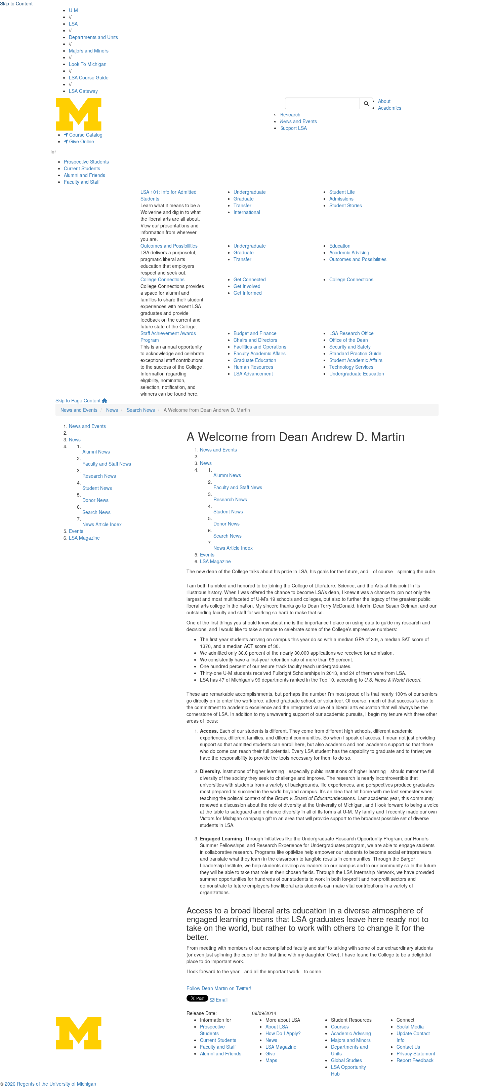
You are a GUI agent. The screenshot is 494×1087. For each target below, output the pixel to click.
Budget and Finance (255, 333)
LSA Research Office (351, 333)
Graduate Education (255, 360)
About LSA (276, 1026)
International (247, 212)
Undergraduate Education (356, 373)
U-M (73, 10)
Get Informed (248, 292)
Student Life (342, 191)
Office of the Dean (348, 339)
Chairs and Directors (255, 339)
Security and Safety (350, 346)
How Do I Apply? (283, 1033)
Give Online (81, 141)
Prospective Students (86, 161)
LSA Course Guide (89, 77)
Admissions (341, 198)
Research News (99, 475)
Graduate (244, 198)
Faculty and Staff (81, 181)
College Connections (162, 279)
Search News (141, 409)
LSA (73, 23)
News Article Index (102, 524)
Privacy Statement (416, 1053)
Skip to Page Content (77, 400)
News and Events (298, 121)
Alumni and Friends (84, 175)
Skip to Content (16, 3)
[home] (104, 400)
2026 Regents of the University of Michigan (50, 1083)
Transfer (242, 205)
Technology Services (351, 366)
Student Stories (345, 205)
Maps (271, 1060)
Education (340, 245)
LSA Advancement (253, 373)
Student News (97, 487)
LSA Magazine (84, 537)
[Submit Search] (366, 103)
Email (221, 999)
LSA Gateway (83, 90)
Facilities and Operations (260, 346)
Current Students (82, 168)
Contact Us (408, 1046)
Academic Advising (349, 252)
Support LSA (293, 127)
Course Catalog (85, 134)
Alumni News (96, 451)
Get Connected (250, 279)
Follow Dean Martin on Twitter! (219, 988)
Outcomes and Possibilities (169, 245)
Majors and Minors (89, 50)
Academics (389, 107)
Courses (340, 1026)
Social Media (410, 1026)
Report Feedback (415, 1060)
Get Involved (247, 286)
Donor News (95, 500)
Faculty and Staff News (106, 463)
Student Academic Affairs (355, 360)
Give (270, 1053)
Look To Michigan (88, 64)
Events (76, 531)
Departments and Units (93, 37)
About (384, 101)
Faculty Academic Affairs (260, 353)
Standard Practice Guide (355, 353)
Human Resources (253, 366)
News (112, 409)
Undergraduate (250, 191)
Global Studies (346, 1060)
